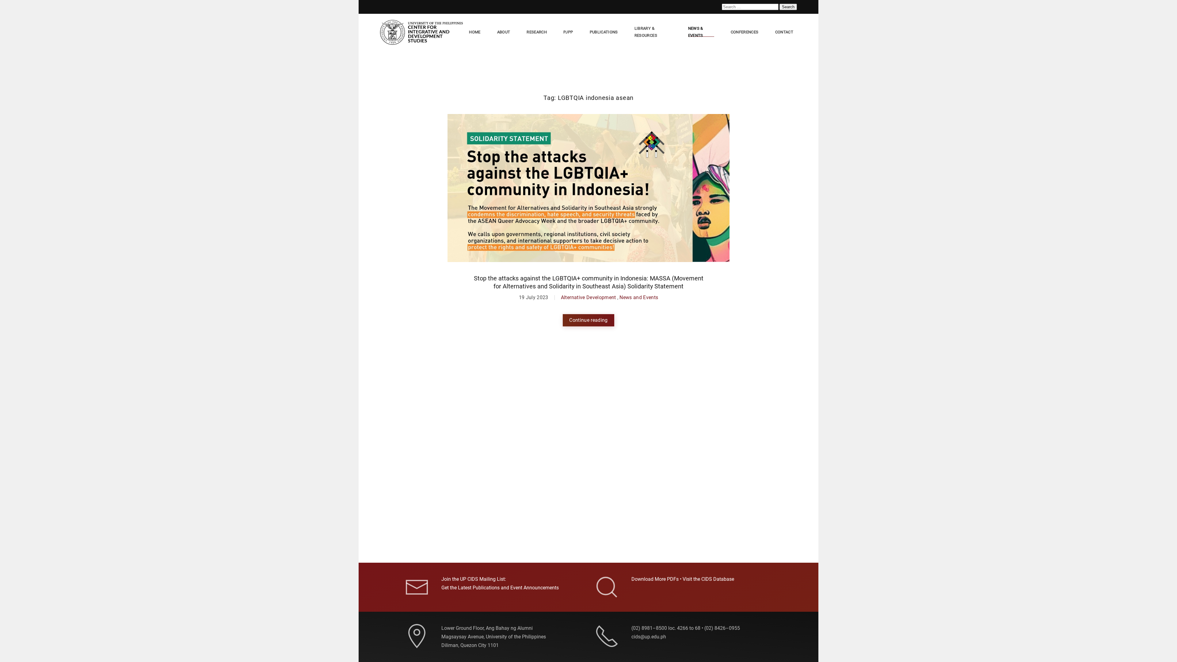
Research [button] (537, 32)
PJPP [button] (568, 32)
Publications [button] (604, 32)
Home (474, 32)
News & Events (695, 32)
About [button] (503, 32)
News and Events (638, 297)
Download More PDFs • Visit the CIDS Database (682, 579)
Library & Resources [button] (645, 32)
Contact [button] (784, 32)
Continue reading (588, 320)
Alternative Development (588, 297)
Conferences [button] (745, 32)
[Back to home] (422, 32)
